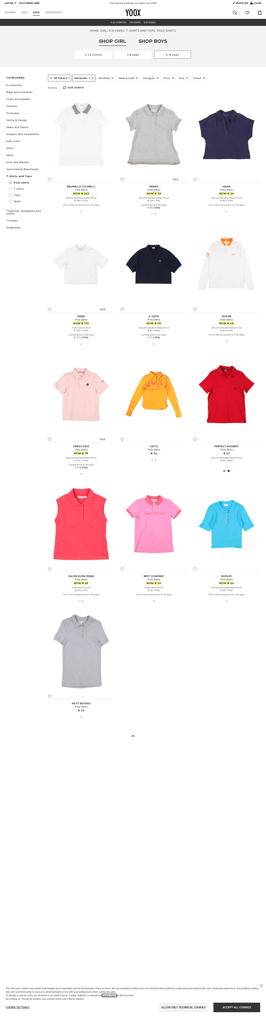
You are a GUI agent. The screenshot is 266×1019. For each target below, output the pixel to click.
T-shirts (19, 188)
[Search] (235, 13)
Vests (17, 201)
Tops (17, 195)
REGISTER (242, 3)
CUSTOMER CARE (29, 3)
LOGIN (255, 4)
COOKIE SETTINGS (17, 1007)
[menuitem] (10, 12)
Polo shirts (21, 182)
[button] (24, 85)
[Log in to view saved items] (247, 13)
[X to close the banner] (261, 985)
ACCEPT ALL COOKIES (237, 1007)
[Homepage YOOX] (133, 12)
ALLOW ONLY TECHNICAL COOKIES (183, 1007)
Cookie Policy (109, 995)
